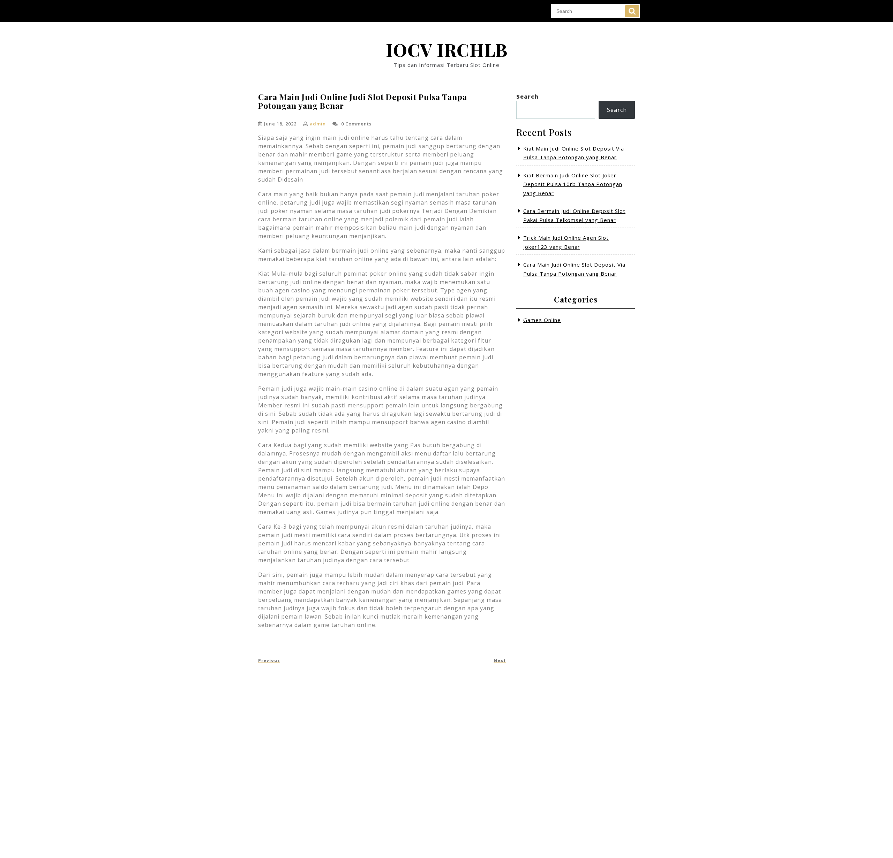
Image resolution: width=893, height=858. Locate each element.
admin (318, 124)
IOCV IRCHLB (447, 49)
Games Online (542, 319)
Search (632, 11)
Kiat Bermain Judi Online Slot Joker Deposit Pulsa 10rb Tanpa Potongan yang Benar (572, 184)
